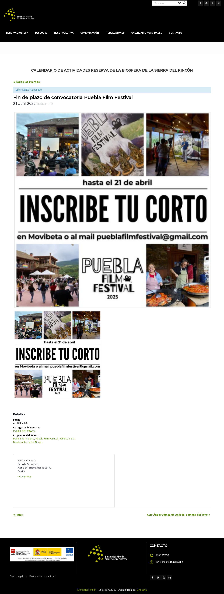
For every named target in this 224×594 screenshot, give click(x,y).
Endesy (142, 589)
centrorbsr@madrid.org (169, 561)
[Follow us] (200, 3)
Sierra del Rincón (86, 589)
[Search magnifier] (184, 3)
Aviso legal (16, 576)
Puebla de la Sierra (23, 438)
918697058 (162, 555)
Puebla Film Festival (24, 430)
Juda (18, 514)
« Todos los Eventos (26, 81)
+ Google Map (24, 476)
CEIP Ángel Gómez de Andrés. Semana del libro (178, 514)
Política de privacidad (42, 576)
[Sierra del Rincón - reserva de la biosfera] (19, 14)
